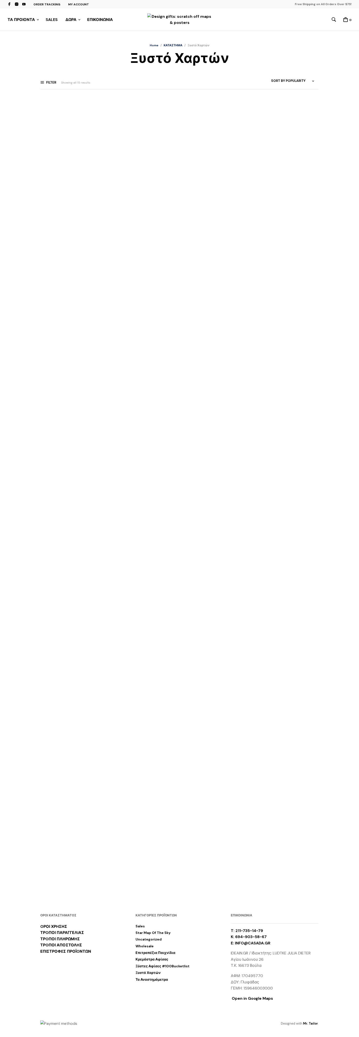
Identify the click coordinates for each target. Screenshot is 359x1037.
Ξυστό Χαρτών (148, 972)
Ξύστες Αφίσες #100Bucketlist (163, 966)
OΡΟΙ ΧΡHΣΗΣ (53, 926)
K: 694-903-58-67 (249, 936)
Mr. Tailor (310, 1023)
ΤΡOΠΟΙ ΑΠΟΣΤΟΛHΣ (61, 945)
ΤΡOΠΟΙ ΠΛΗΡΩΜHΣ (60, 938)
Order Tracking (46, 4)
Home (154, 45)
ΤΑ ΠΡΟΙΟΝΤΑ (21, 19)
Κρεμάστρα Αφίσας (152, 959)
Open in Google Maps (252, 998)
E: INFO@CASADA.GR (250, 943)
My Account (78, 4)
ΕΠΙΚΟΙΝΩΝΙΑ (100, 19)
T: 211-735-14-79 (247, 930)
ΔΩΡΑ (70, 19)
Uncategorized (149, 939)
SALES (52, 19)
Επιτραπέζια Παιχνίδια (155, 953)
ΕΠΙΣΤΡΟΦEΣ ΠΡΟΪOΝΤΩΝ (65, 951)
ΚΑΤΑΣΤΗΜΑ (173, 45)
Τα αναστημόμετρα (152, 979)
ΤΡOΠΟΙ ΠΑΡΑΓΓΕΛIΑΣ (62, 932)
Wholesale (145, 946)
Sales (140, 926)
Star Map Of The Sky (153, 933)
